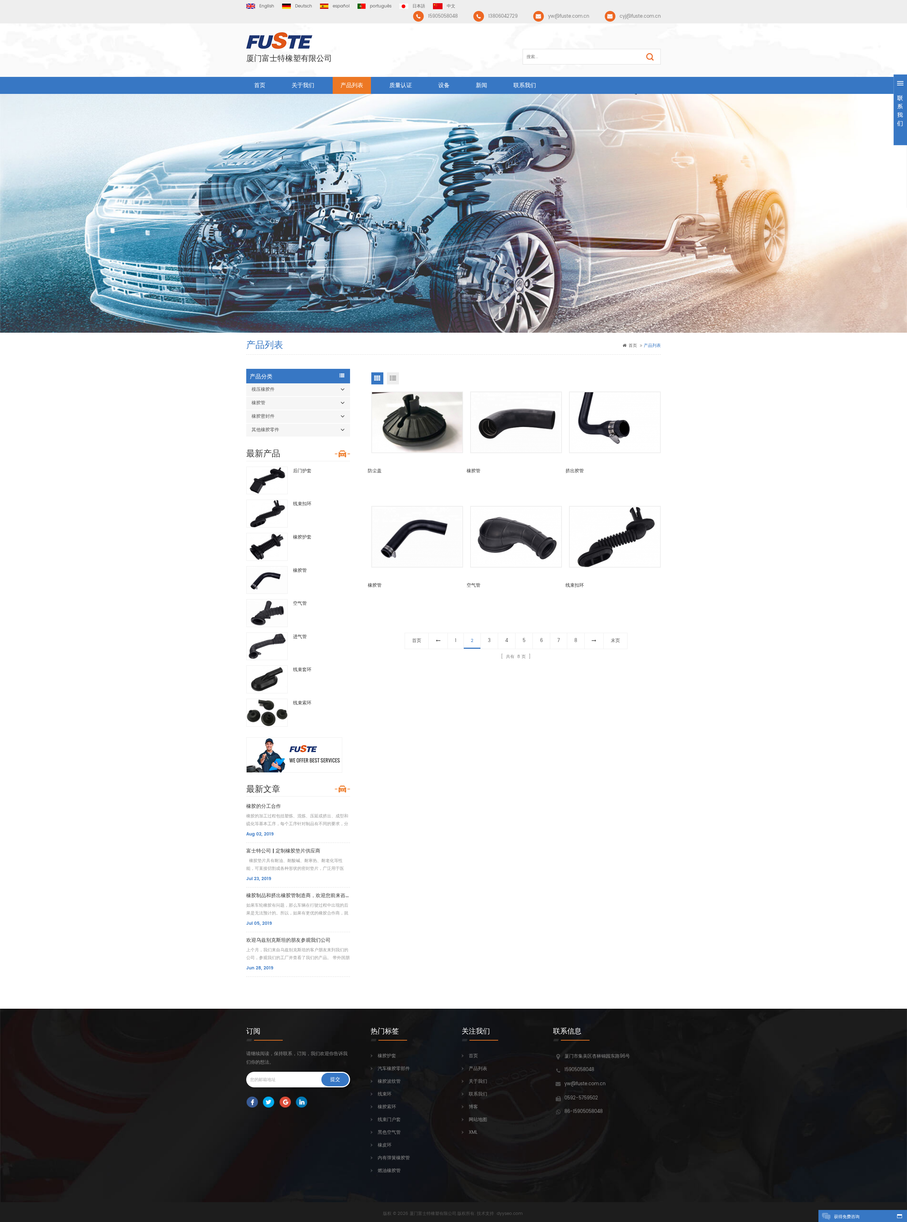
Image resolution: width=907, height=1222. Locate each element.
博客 (473, 1107)
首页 (259, 85)
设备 (444, 85)
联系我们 (524, 85)
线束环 (384, 1094)
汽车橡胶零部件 (394, 1068)
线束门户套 (389, 1120)
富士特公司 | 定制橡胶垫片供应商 (283, 851)
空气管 (300, 603)
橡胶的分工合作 (263, 806)
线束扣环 (302, 504)
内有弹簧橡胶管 (394, 1158)
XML (473, 1132)
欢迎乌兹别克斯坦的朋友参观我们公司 (288, 940)
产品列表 (351, 85)
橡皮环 (384, 1145)
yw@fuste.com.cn (568, 16)
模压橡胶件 (263, 389)
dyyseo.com (510, 1213)
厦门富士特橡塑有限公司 (289, 58)
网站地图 (478, 1120)
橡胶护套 (302, 537)
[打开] (900, 109)
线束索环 (302, 703)
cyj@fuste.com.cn (640, 16)
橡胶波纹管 (389, 1081)
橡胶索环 (387, 1107)
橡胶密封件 (263, 416)
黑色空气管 (389, 1132)
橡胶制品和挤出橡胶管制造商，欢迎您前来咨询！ (298, 895)
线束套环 (302, 670)
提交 (335, 1079)
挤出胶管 (574, 471)
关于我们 (303, 85)
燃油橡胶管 (389, 1171)
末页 (615, 640)
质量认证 (400, 85)
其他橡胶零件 (265, 430)
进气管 (300, 637)
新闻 (481, 85)
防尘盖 (375, 471)
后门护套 (302, 471)
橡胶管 (258, 403)
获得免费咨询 (847, 1216)
